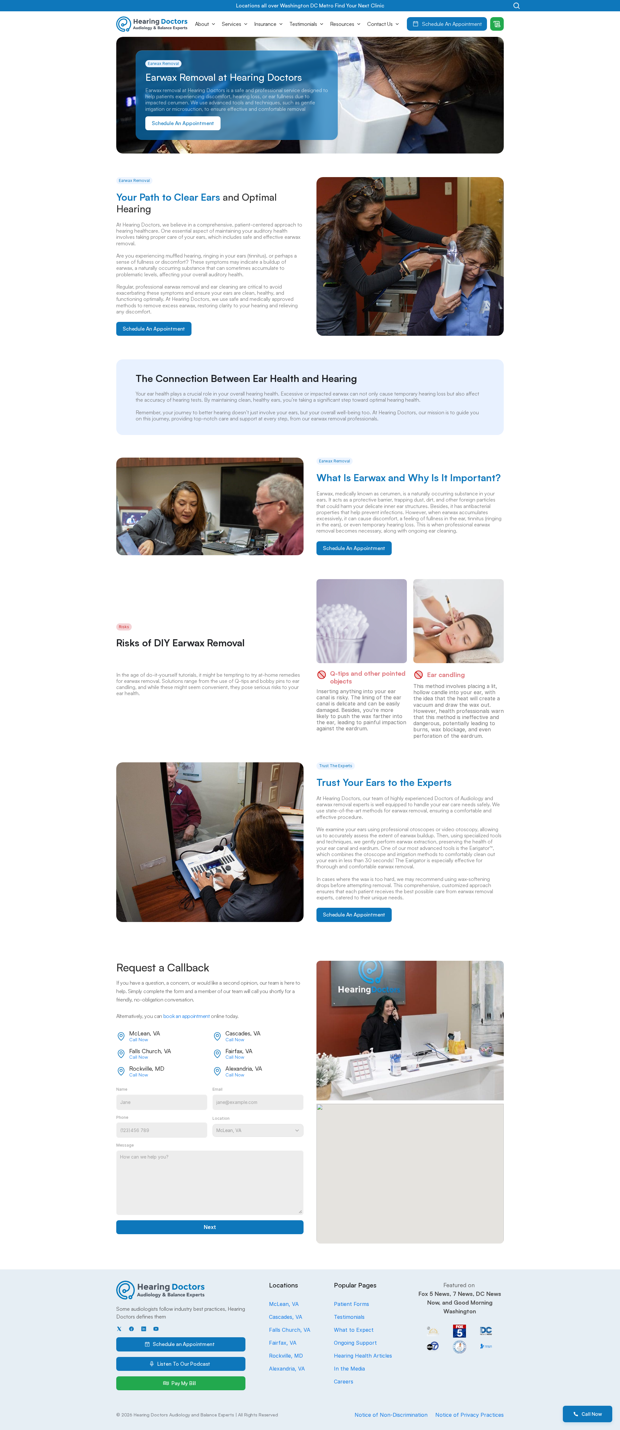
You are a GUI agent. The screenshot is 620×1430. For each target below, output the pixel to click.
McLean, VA (284, 1304)
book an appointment (186, 1016)
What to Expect (354, 1330)
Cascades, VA (285, 1317)
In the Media (349, 1368)
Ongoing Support (355, 1343)
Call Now (138, 1039)
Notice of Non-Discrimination (391, 1415)
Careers (343, 1381)
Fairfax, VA (282, 1343)
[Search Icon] (516, 6)
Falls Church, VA (289, 1330)
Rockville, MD (286, 1355)
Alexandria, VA (287, 1368)
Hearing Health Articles (363, 1355)
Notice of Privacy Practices (469, 1415)
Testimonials (349, 1317)
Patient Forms (351, 1304)
